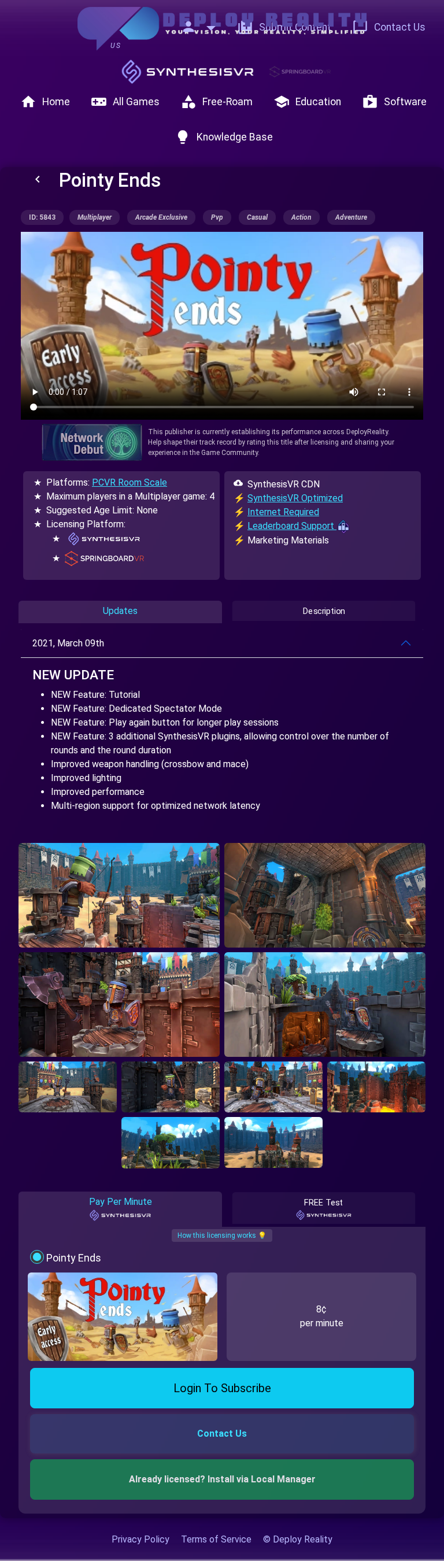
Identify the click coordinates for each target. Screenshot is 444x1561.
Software (394, 102)
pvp (217, 217)
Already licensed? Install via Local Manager (222, 1479)
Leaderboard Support (291, 525)
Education (307, 102)
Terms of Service (216, 1539)
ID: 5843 (42, 217)
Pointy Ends (73, 1258)
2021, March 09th (68, 643)
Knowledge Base (224, 137)
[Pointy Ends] (119, 895)
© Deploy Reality (297, 1539)
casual (257, 217)
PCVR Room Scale (129, 482)
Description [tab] (324, 611)
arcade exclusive (161, 217)
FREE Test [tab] (323, 1203)
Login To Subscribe (222, 1388)
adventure (351, 217)
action (301, 217)
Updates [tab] (120, 610)
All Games (125, 102)
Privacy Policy (140, 1539)
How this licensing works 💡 (222, 1235)
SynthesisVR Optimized (295, 498)
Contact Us (389, 27)
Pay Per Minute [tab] (120, 1201)
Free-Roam (216, 102)
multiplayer (94, 217)
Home (45, 102)
